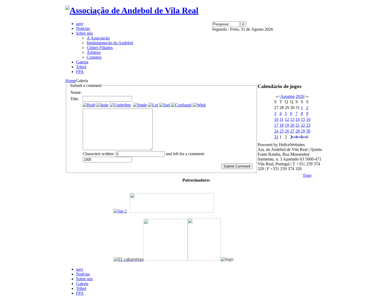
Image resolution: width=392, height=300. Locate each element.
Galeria (82, 283)
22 (303, 125)
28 (297, 131)
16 (308, 119)
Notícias (83, 274)
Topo (307, 175)
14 (297, 119)
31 (276, 137)
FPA (80, 293)
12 (287, 119)
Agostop (287, 96)
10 (276, 119)
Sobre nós (84, 279)
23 (308, 125)
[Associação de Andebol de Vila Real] (131, 10)
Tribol (81, 288)
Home (70, 80)
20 (292, 125)
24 (276, 131)
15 (303, 119)
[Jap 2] (120, 211)
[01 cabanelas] (128, 259)
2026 (300, 96)
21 (297, 125)
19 (287, 125)
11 (281, 119)
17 (276, 125)
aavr (79, 269)
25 (281, 131)
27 (292, 131)
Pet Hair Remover (299, 136)
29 (303, 131)
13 (292, 119)
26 (287, 131)
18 (281, 125)
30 (308, 131)
